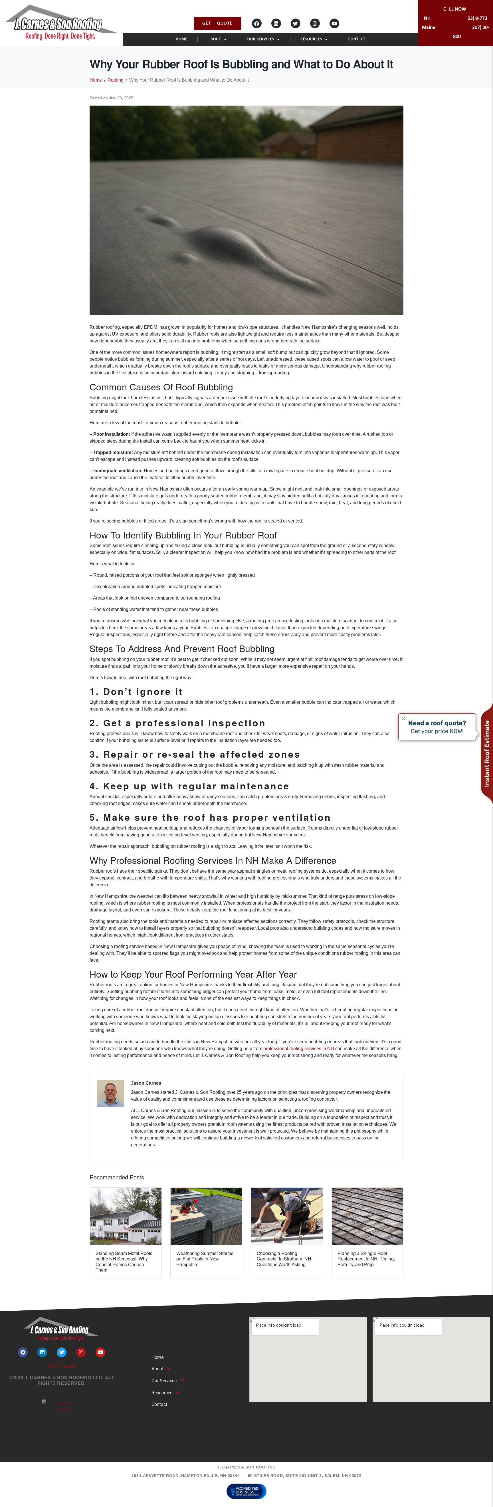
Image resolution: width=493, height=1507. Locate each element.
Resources (311, 39)
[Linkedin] (276, 23)
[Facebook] (257, 23)
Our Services (260, 39)
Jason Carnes (146, 1083)
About (214, 39)
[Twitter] (295, 23)
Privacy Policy (61, 1366)
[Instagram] (315, 23)
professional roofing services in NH (298, 1048)
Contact (356, 39)
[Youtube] (334, 23)
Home (181, 39)
